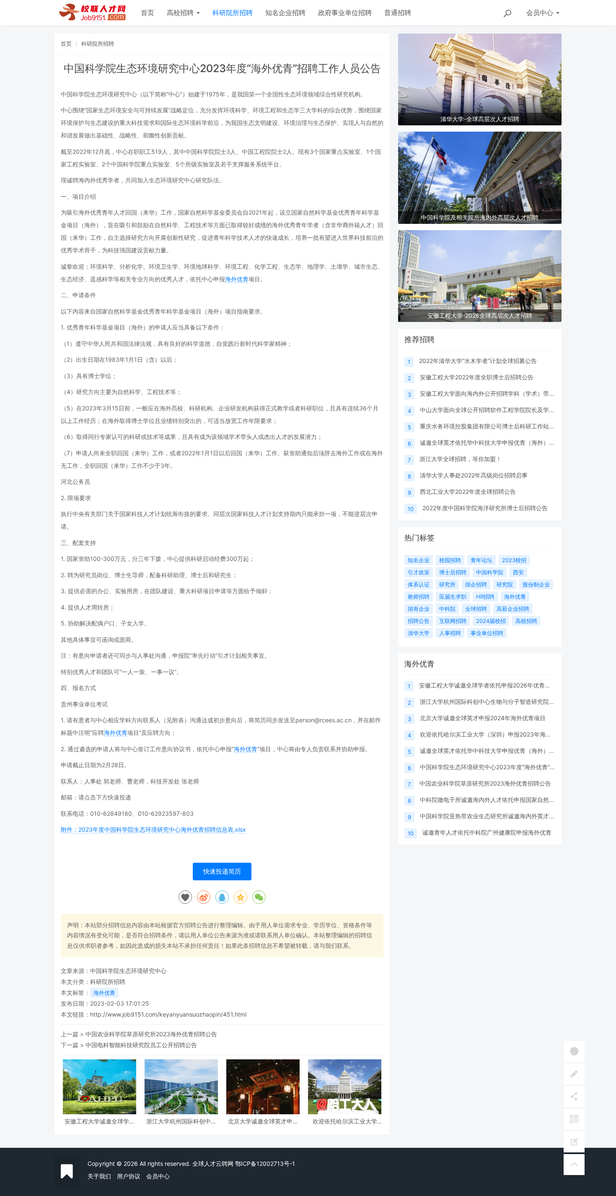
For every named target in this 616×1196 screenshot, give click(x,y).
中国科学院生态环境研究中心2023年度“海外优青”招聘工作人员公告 (508, 767)
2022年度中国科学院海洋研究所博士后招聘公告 (485, 507)
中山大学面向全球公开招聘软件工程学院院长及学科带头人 (496, 409)
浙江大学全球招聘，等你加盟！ (460, 458)
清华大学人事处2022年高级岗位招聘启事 (474, 475)
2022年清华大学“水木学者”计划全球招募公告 (478, 360)
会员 (539, 12)
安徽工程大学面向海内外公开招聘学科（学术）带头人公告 (496, 393)
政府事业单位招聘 (345, 12)
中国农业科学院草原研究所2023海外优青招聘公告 (151, 1034)
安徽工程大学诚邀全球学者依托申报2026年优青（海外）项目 (100, 1121)
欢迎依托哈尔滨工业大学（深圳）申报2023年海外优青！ (344, 1121)
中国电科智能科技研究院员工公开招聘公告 (141, 1044)
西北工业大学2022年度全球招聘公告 (468, 491)
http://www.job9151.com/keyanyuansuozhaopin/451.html (168, 1014)
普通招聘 (397, 12)
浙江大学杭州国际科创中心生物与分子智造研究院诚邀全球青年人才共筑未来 (181, 1121)
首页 (147, 12)
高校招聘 (181, 12)
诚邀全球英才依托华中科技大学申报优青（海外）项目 (490, 442)
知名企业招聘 (285, 12)
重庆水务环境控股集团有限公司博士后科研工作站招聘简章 (496, 426)
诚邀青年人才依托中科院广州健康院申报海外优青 (486, 832)
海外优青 (236, 279)
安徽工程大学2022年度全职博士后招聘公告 (476, 377)
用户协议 (128, 1176)
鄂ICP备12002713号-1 (265, 1163)
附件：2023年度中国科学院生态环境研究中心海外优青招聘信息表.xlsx (153, 829)
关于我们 (99, 1176)
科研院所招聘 (232, 12)
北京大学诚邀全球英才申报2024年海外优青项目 (263, 1121)
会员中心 (158, 1176)
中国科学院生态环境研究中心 (128, 970)
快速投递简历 (222, 871)
